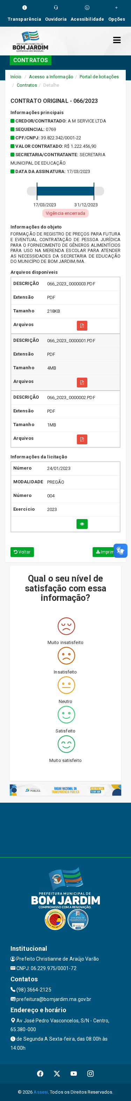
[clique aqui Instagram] (91, 1074)
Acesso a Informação (51, 76)
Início (16, 76)
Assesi (41, 1092)
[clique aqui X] (57, 1074)
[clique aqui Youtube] (74, 1074)
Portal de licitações (99, 76)
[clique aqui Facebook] (40, 1074)
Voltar (23, 552)
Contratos (27, 85)
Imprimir (108, 552)
